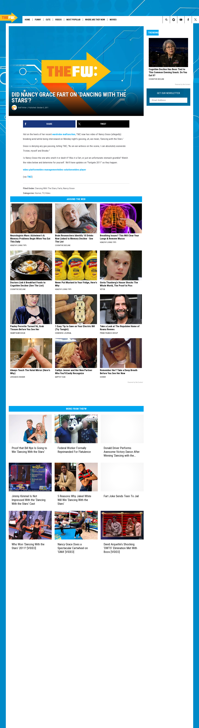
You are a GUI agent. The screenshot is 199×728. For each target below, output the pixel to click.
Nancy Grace (69, 188)
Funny (38, 19)
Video (47, 193)
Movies (113, 19)
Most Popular (73, 19)
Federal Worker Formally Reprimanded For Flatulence (74, 450)
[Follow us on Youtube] (180, 19)
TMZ (29, 176)
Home (27, 19)
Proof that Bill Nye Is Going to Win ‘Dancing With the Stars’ (29, 450)
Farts (60, 188)
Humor (38, 193)
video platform (30, 169)
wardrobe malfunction (63, 134)
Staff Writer (22, 107)
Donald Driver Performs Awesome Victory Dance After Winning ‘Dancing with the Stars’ (122, 451)
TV (43, 193)
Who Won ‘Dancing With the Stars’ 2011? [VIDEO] (28, 546)
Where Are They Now (95, 19)
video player (80, 169)
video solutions (66, 169)
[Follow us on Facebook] (188, 19)
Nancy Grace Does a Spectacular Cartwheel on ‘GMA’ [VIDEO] (73, 548)
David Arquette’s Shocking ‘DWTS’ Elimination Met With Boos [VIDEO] (120, 548)
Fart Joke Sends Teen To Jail (121, 496)
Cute (48, 19)
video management (48, 169)
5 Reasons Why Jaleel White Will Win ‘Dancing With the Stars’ (74, 499)
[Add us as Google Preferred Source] (173, 19)
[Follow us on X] (195, 19)
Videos (58, 19)
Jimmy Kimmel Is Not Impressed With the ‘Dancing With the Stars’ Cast (28, 499)
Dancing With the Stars (46, 188)
